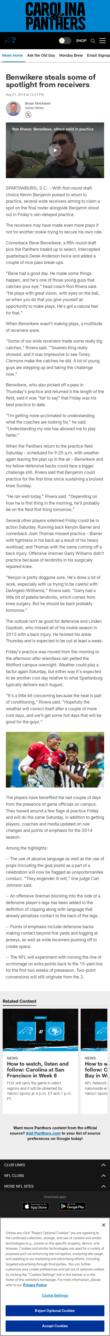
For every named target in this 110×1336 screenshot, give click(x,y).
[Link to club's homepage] (10, 38)
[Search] (93, 40)
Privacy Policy (35, 1285)
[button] (55, 150)
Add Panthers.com (43, 1133)
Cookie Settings (55, 1295)
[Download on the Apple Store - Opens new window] (35, 1206)
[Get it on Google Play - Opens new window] (72, 1208)
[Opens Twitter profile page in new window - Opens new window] (28, 115)
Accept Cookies (55, 1326)
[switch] (64, 40)
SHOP (81, 40)
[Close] (103, 1225)
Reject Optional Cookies (55, 1310)
